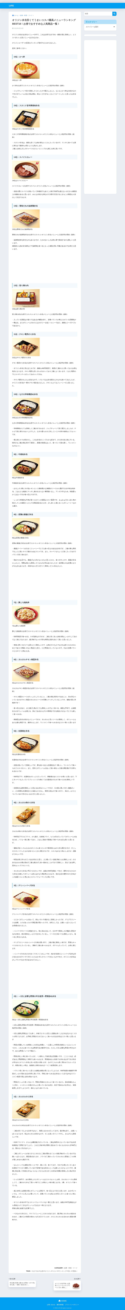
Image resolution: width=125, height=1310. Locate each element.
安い (69, 1271)
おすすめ (36, 1271)
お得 (41, 1271)
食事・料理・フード (70, 1268)
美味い (75, 1271)
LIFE (11, 5)
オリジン (48, 1271)
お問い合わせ (51, 1304)
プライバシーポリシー (72, 1304)
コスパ (55, 1271)
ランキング (62, 1271)
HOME (64, 1301)
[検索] (114, 14)
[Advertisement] (44, 266)
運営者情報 (60, 1304)
